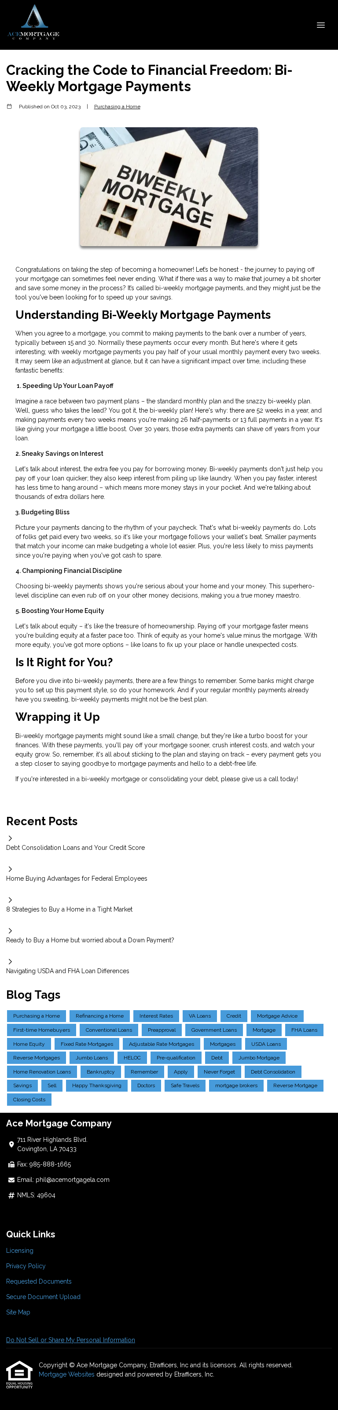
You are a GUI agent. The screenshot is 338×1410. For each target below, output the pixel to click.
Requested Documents (39, 1281)
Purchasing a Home (117, 106)
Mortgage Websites (67, 1374)
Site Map (18, 1312)
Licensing (19, 1250)
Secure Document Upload (43, 1296)
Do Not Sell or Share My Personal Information (70, 1340)
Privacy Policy (26, 1266)
